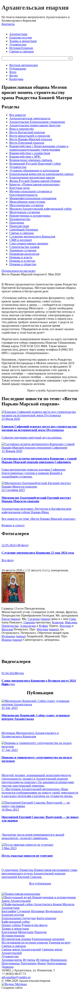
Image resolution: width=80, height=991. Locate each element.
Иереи (41, 963)
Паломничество (19, 219)
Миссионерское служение (26, 205)
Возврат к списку (13, 525)
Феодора (65, 625)
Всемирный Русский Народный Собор (35, 163)
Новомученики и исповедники (29, 215)
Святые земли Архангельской (21, 949)
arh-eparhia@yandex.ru (16, 977)
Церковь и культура (22, 260)
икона (15, 619)
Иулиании (8, 636)
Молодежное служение (24, 212)
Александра (28, 625)
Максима (71, 622)
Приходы (40, 932)
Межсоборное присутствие (27, 201)
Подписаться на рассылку (19, 270)
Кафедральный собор (16, 921)
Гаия (72, 619)
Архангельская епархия (35, 7)
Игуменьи (43, 959)
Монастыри (26, 932)
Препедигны (10, 625)
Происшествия (19, 226)
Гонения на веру (60, 942)
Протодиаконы (56, 963)
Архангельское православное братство (35, 125)
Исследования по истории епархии (25, 942)
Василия (7, 629)
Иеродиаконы (11, 963)
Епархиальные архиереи (48, 939)
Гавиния (29, 622)
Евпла (6, 619)
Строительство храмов (24, 247)
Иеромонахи (58, 959)
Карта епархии (46, 918)
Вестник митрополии (23, 65)
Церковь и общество (22, 264)
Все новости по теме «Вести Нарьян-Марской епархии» (39, 518)
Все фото (8, 560)
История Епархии (21, 48)
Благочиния (9, 932)
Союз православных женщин (28, 243)
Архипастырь (18, 34)
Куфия (43, 625)
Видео (13, 75)
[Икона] (13, 602)
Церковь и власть (20, 257)
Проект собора (11, 925)
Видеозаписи (54, 911)
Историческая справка (16, 939)
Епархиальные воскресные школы (32, 177)
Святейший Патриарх (23, 229)
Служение (23, 911)
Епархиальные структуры (19, 918)
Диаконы (8, 966)
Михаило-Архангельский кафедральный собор (40, 208)
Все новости (17, 115)
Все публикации (40, 883)
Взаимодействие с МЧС (25, 156)
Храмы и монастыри (23, 41)
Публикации (17, 68)
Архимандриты (12, 959)
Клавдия (57, 622)
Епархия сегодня (20, 37)
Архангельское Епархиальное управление (37, 121)
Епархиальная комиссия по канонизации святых (41, 174)
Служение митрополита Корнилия (32, 236)
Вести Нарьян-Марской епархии (30, 139)
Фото (12, 72)
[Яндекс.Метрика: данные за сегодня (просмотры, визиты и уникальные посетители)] (14, 984)
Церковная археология (24, 253)
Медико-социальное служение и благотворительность (30, 193)
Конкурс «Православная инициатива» (34, 184)
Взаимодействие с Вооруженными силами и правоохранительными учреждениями (38, 148)
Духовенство (17, 44)
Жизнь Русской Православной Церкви (34, 181)
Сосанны (34, 619)
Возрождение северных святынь (30, 160)
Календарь (16, 79)
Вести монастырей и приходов (29, 135)
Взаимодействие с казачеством (29, 153)
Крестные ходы (19, 187)
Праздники (16, 222)
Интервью (38, 911)
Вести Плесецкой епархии (26, 142)
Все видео (8, 684)
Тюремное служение (23, 250)
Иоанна (7, 639)
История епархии (13, 935)
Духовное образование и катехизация (34, 170)
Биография (9, 911)
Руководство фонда (34, 925)
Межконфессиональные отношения (32, 198)
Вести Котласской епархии (27, 132)
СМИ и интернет (20, 240)
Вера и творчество (21, 128)
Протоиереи (29, 963)
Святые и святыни (21, 51)
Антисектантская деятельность (29, 118)
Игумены (29, 959)
